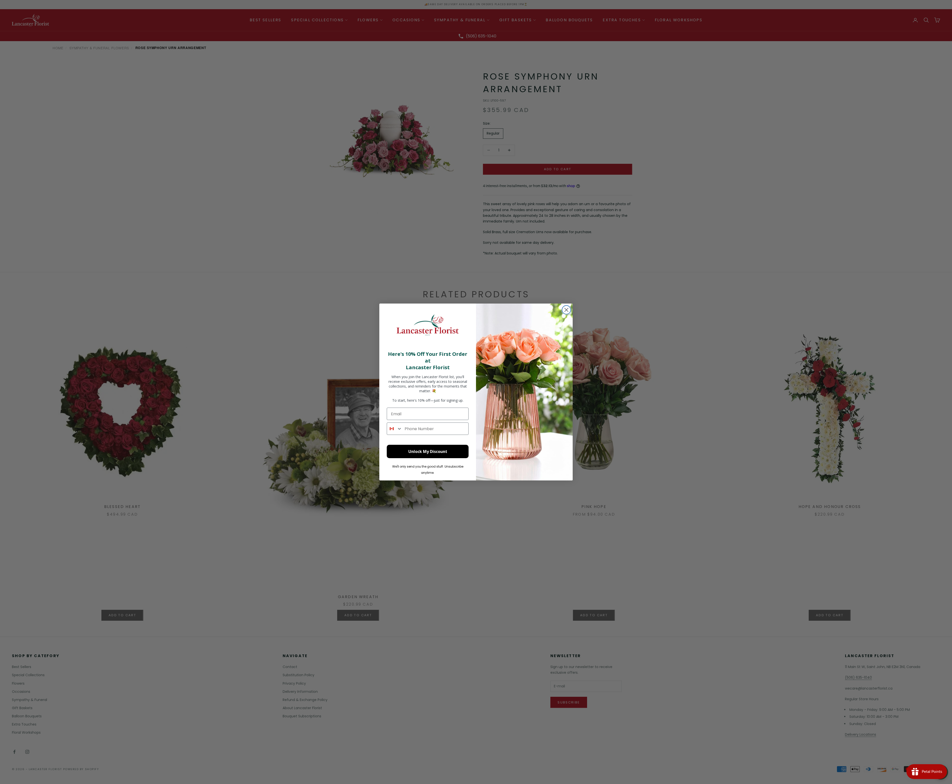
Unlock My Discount (427, 451)
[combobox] (394, 429)
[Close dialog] (566, 310)
